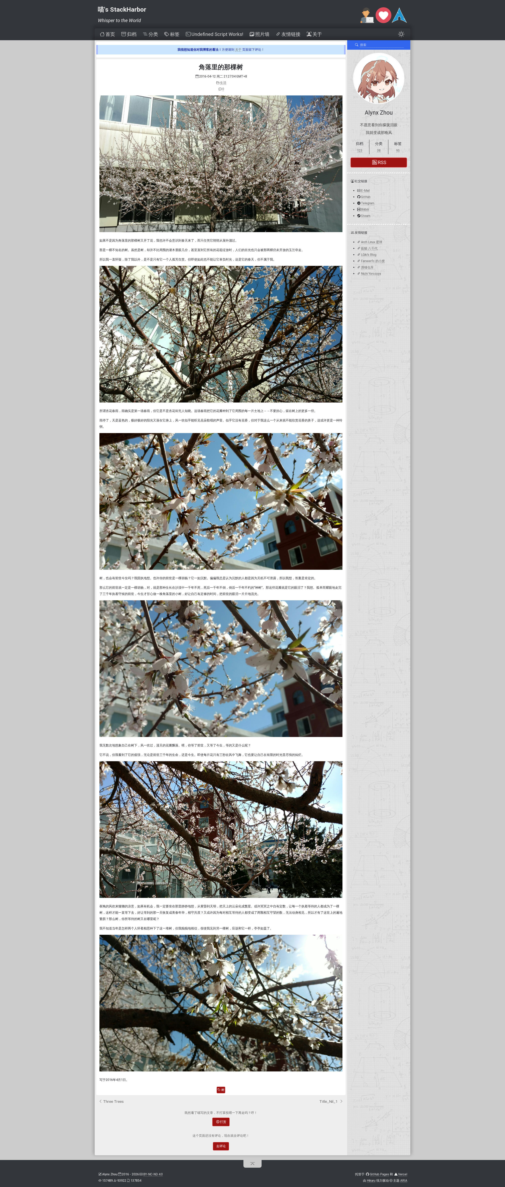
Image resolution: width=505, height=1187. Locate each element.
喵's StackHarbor (122, 9)
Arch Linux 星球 (371, 242)
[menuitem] (107, 34)
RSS (382, 162)
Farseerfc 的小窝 (373, 261)
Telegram (367, 203)
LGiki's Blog (368, 254)
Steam (365, 216)
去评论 (221, 1146)
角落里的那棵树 (221, 67)
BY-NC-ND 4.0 (153, 1174)
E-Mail (365, 190)
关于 (238, 49)
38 (379, 150)
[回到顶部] (252, 1163)
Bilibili (365, 209)
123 (359, 150)
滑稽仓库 (367, 267)
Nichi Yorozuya (371, 273)
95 (398, 150)
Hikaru (371, 1180)
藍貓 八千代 (369, 248)
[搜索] (356, 45)
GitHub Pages (379, 1174)
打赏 (223, 1122)
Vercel (402, 1174)
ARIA (403, 1180)
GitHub (365, 197)
